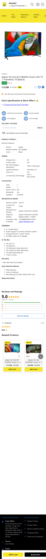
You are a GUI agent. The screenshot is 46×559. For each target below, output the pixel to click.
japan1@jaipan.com (26, 222)
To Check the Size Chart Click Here (15, 105)
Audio (4, 16)
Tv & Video (13, 16)
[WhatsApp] (39, 87)
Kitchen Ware (36, 16)
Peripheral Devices (24, 16)
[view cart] (42, 4)
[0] (42, 4)
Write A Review (23, 316)
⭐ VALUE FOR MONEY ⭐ (18, 6)
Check (39, 128)
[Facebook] (43, 87)
